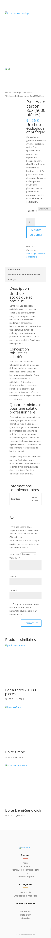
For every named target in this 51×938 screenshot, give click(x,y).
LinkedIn (25, 918)
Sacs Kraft (25, 892)
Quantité (32, 210)
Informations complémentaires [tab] (24, 274)
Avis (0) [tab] (12, 279)
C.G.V (25, 873)
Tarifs (25, 863)
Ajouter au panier (36, 232)
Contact (25, 866)
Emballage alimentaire (25, 895)
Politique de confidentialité (25, 869)
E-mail (13, 590)
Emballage (17, 92)
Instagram (25, 914)
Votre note (15, 554)
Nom (12, 576)
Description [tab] (14, 269)
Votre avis (14, 558)
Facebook (25, 911)
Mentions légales (25, 876)
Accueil (8, 92)
